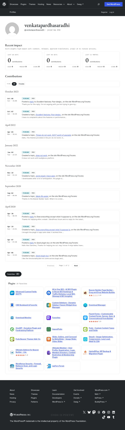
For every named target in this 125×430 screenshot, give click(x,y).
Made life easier (42, 196)
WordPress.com (102, 390)
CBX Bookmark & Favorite (26, 305)
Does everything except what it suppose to (53, 230)
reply (32, 102)
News (12, 394)
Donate (78, 398)
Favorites (12, 274)
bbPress (99, 398)
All (14, 84)
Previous (50, 266)
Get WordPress (113, 4)
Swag (77, 402)
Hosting (13, 398)
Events (76, 394)
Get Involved (79, 390)
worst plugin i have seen (45, 176)
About (12, 390)
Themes (34, 394)
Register (104, 12)
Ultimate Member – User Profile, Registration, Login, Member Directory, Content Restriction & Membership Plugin (63, 352)
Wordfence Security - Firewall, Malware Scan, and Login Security (28, 366)
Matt (98, 394)
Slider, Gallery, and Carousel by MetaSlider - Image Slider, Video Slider (64, 339)
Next (76, 266)
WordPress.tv (58, 402)
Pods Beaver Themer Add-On (28, 339)
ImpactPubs (57, 329)
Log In (111, 12)
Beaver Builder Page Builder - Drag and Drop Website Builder (102, 291)
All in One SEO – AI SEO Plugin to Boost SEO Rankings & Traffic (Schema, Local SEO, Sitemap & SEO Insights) (64, 292)
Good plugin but (42, 256)
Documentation (58, 394)
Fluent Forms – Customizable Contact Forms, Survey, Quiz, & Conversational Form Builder (102, 316)
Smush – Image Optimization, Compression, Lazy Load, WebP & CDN (101, 339)
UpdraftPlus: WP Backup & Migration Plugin (100, 352)
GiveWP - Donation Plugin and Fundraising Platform (28, 329)
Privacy (13, 402)
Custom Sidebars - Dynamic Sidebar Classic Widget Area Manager (64, 305)
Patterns (34, 402)
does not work (41, 155)
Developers (57, 398)
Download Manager (97, 305)
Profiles (13, 12)
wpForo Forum (58, 366)
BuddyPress (101, 402)
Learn (54, 390)
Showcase (35, 390)
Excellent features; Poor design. (48, 115)
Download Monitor (23, 318)
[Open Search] (98, 4)
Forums (21, 84)
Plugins (34, 398)
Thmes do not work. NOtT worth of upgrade (53, 135)
